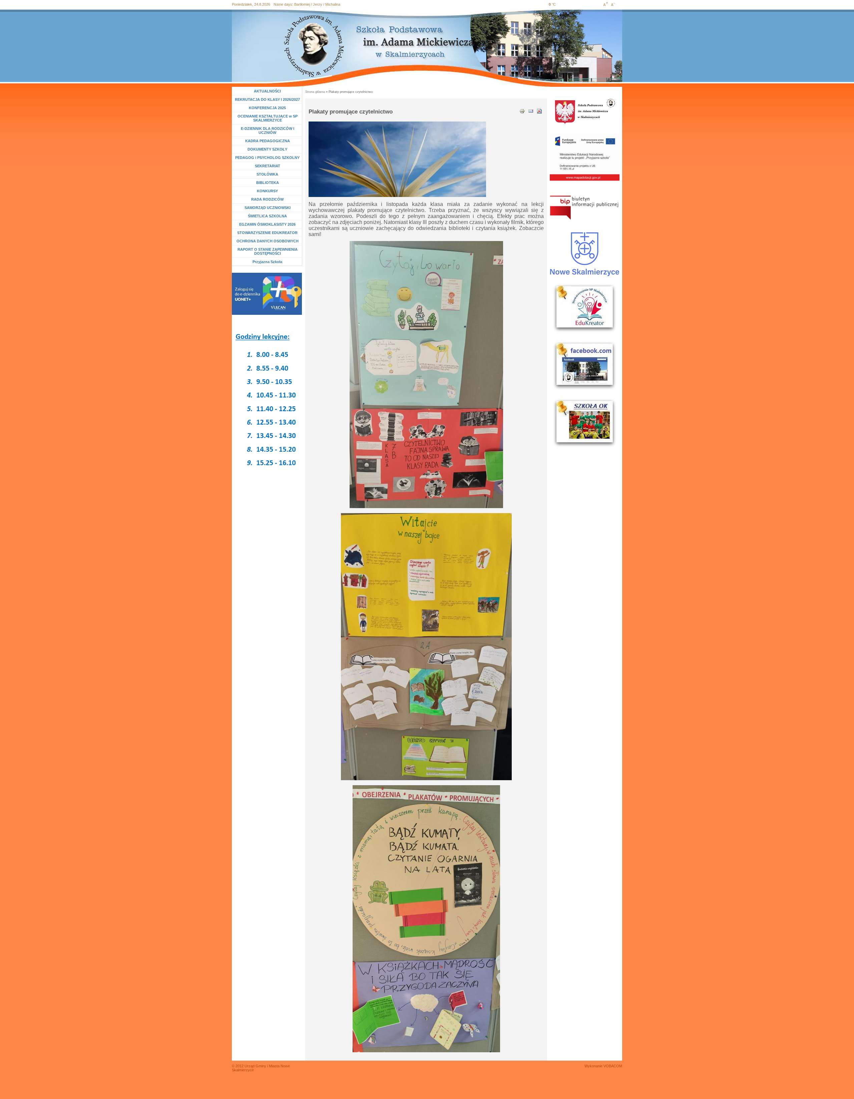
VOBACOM (612, 1066)
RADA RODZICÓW (267, 199)
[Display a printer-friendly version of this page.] (522, 110)
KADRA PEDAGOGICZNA (267, 141)
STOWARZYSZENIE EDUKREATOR (267, 233)
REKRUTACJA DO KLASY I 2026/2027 (267, 99)
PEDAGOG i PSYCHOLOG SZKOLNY (267, 158)
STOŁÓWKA (267, 174)
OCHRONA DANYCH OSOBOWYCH (268, 241)
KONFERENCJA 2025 (267, 108)
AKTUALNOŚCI (267, 91)
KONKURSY (269, 191)
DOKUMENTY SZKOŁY (267, 149)
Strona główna (315, 91)
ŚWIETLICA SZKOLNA (267, 216)
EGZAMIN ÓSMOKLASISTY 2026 (267, 224)
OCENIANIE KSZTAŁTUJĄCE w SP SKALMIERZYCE (268, 118)
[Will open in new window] (267, 294)
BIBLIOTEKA (267, 183)
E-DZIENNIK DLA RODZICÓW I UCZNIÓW (267, 131)
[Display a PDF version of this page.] (539, 110)
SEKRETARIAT (267, 166)
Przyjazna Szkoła (267, 262)
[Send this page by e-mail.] (530, 110)
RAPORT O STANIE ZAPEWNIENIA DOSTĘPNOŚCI (268, 251)
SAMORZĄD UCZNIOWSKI (268, 208)
